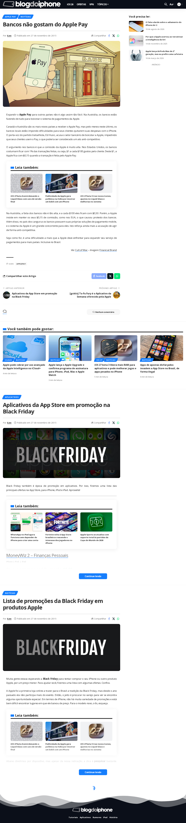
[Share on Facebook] (109, 35)
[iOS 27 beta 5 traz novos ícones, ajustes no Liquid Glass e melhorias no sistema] (96, 183)
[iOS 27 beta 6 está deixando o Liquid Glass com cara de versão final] (27, 183)
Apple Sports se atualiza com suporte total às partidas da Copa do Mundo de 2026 (94, 537)
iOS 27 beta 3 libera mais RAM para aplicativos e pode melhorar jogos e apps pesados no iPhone (115, 368)
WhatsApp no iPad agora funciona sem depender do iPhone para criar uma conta (24, 537)
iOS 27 (99, 360)
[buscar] (165, 4)
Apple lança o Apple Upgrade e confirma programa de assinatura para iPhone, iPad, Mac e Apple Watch (68, 370)
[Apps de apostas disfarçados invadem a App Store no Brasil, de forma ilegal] (161, 348)
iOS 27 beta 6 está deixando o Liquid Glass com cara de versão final (26, 199)
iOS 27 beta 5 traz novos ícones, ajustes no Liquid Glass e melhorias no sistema (95, 199)
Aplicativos (11, 397)
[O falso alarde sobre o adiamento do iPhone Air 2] (136, 26)
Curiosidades (12, 789)
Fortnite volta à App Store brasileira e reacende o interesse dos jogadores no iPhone (58, 538)
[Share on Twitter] (114, 35)
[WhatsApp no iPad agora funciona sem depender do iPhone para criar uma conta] (27, 522)
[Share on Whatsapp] (118, 35)
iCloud (8, 360)
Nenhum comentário (104, 312)
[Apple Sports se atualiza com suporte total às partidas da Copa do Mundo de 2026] (96, 522)
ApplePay (21, 264)
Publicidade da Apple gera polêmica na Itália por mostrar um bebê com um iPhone (60, 199)
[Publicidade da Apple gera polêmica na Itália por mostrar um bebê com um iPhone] (61, 183)
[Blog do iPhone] (32, 4)
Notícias (26, 16)
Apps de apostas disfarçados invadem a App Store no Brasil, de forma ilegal (159, 368)
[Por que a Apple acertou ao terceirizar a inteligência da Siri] (136, 40)
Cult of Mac (81, 250)
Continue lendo (93, 576)
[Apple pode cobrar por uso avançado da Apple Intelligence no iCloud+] (24, 348)
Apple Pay (10, 16)
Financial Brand (108, 250)
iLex (9, 35)
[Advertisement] (156, 110)
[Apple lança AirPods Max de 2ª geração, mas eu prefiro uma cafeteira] (136, 55)
